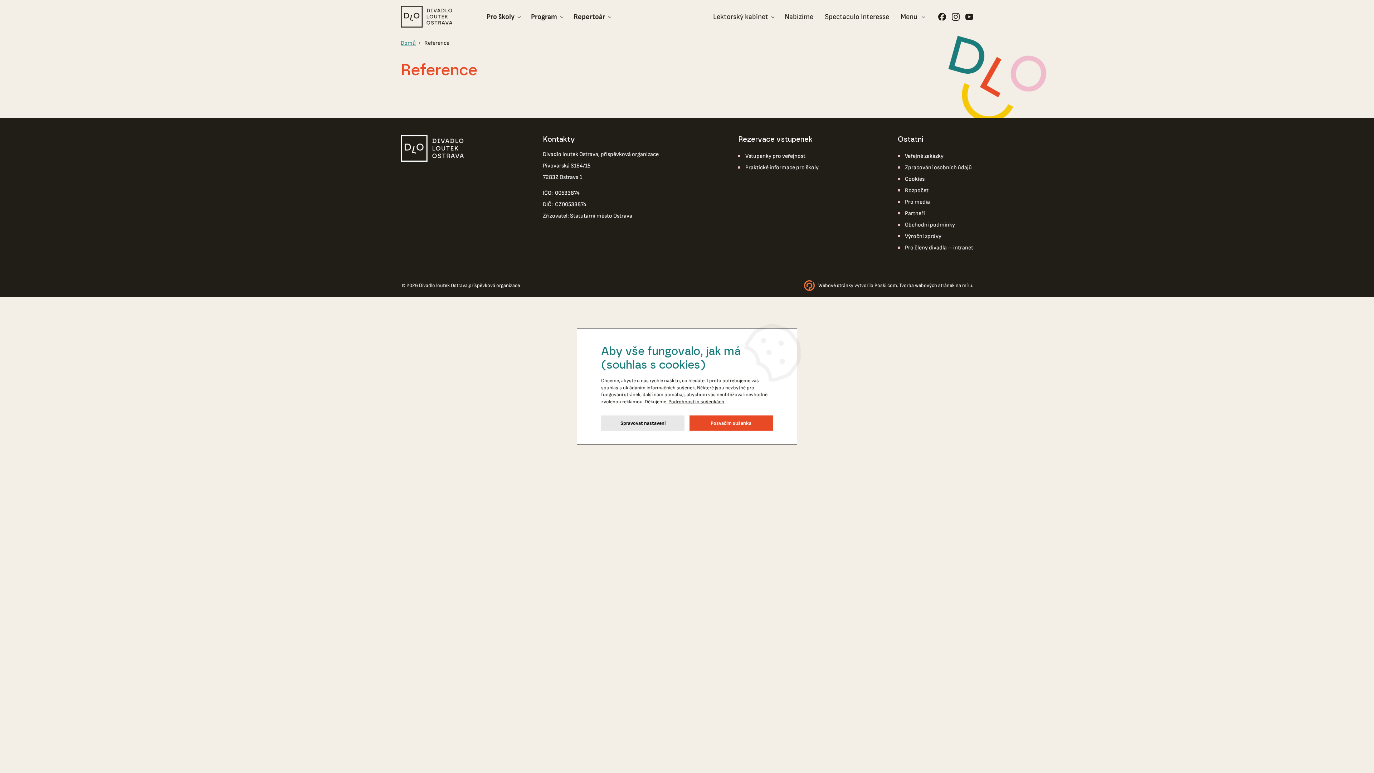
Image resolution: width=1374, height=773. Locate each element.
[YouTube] (969, 17)
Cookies (915, 179)
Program (544, 17)
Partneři (915, 213)
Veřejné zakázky (924, 156)
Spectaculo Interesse (857, 17)
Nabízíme (799, 17)
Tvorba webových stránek (927, 285)
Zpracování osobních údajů (938, 167)
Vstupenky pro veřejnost (775, 156)
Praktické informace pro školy (782, 167)
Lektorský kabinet (740, 17)
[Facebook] (942, 17)
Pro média (917, 202)
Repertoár (589, 17)
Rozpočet (917, 190)
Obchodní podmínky (930, 225)
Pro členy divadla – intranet (939, 247)
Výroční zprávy (923, 236)
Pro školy (501, 17)
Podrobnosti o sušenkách (696, 402)
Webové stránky (835, 285)
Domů (408, 43)
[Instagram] (956, 17)
